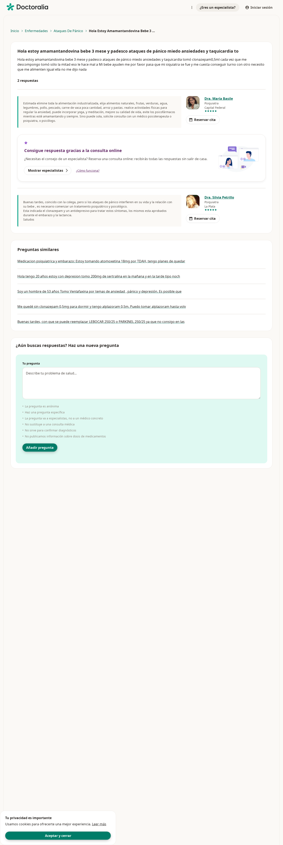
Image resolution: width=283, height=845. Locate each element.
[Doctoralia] (27, 7)
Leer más (99, 824)
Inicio (15, 31)
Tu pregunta (31, 363)
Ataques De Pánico (68, 31)
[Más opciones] (192, 7)
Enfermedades (36, 31)
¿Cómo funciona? (87, 171)
